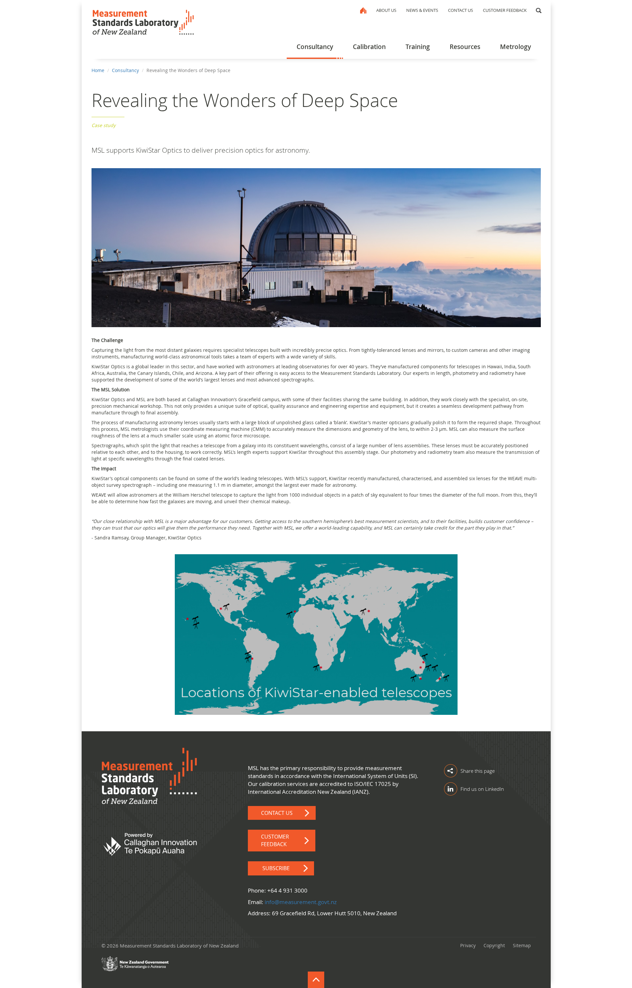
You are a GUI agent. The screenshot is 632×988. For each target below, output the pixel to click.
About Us (386, 10)
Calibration (369, 46)
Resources (465, 46)
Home (363, 10)
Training (418, 46)
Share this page (478, 770)
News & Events (422, 10)
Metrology (515, 46)
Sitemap (522, 945)
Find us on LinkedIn (482, 789)
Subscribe (276, 868)
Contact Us (460, 10)
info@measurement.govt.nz (301, 902)
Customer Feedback (505, 10)
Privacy (468, 945)
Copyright (494, 945)
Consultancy (315, 46)
